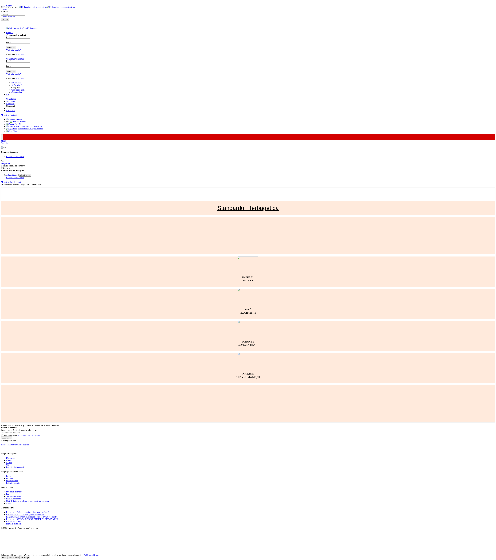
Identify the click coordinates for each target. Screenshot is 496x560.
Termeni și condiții (13, 496)
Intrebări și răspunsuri (15, 467)
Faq (7, 494)
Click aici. (20, 54)
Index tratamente (13, 483)
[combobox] (13, 14)
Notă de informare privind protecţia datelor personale (27, 501)
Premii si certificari (13, 524)
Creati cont (10, 111)
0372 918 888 (6, 6)
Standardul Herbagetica (248, 208)
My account (16, 83)
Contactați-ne (16, 92)
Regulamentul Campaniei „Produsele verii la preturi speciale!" (31, 517)
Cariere (9, 462)
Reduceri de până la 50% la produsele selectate (25, 514)
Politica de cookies (13, 499)
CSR (8, 465)
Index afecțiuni (12, 481)
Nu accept (25, 558)
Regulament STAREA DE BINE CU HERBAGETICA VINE (32, 519)
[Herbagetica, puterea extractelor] (47, 7)
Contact (9, 460)
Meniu (3, 141)
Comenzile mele (18, 90)
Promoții (9, 478)
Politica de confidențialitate (29, 435)
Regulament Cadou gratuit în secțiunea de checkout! (27, 512)
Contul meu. (11, 99)
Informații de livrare (14, 492)
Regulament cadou (13, 521)
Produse (9, 476)
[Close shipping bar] (2, 138)
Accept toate (14, 558)
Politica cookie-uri (91, 555)
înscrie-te (30, 2)
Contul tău (5, 143)
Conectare (10, 104)
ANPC (9, 503)
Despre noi (10, 458)
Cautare (4, 9)
